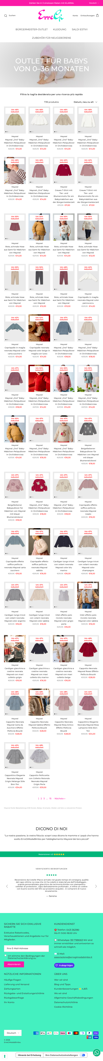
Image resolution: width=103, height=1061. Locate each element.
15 (50, 798)
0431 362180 (72, 930)
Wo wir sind (60, 993)
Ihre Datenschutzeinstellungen (61, 1055)
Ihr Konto (9, 1002)
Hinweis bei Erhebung (29, 1055)
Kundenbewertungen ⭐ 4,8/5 (70, 989)
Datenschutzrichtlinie (66, 1002)
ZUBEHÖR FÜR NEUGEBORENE (51, 37)
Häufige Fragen (12, 980)
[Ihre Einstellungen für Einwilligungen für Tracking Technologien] (4, 1056)
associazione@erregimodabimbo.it (73, 957)
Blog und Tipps (62, 984)
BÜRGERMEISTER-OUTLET (32, 29)
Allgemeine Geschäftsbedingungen (73, 998)
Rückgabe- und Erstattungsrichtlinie (24, 993)
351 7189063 (76, 940)
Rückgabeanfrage (14, 998)
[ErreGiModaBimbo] (51, 15)
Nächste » (60, 798)
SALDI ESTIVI (79, 29)
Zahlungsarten (12, 989)
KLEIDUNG (59, 29)
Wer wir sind (61, 980)
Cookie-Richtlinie (63, 1007)
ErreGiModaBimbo (12, 1042)
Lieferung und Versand (16, 984)
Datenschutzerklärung (20, 958)
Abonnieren (14, 964)
